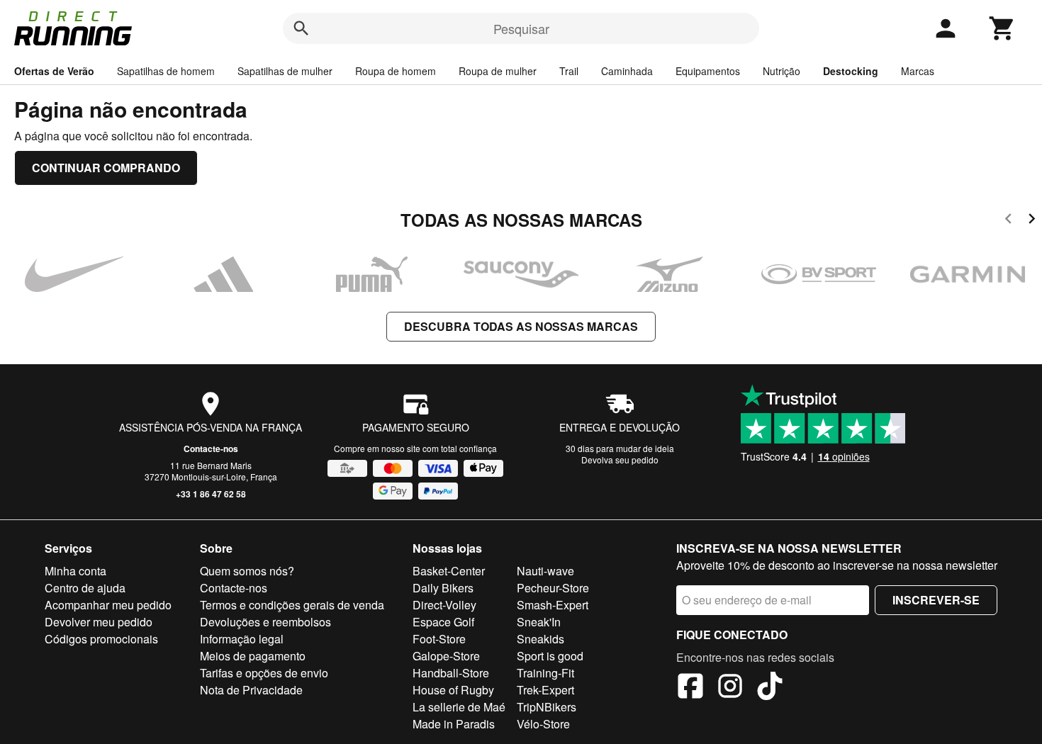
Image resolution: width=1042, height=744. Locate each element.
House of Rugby (453, 690)
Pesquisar (521, 28)
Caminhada (627, 71)
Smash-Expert (552, 605)
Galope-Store (446, 656)
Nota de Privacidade (251, 690)
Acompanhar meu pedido (108, 605)
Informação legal (242, 639)
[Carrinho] (1002, 28)
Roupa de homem (395, 71)
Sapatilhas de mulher (284, 71)
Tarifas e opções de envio (264, 673)
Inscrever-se (936, 600)
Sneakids (540, 639)
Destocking (850, 71)
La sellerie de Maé (459, 707)
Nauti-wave (545, 571)
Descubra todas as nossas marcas (521, 326)
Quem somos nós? (247, 571)
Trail (568, 71)
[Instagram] (730, 688)
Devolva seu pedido (620, 459)
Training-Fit (545, 673)
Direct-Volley (444, 605)
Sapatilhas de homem (166, 71)
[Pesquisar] (301, 28)
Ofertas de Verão (54, 71)
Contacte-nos (211, 448)
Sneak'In (539, 622)
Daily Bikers (443, 588)
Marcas (917, 71)
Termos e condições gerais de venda (292, 605)
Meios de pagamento (253, 656)
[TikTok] (770, 688)
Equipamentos (708, 71)
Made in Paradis (454, 724)
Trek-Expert (545, 690)
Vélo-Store (543, 724)
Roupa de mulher (498, 71)
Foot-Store (439, 639)
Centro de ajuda (85, 588)
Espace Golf (443, 622)
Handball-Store (451, 673)
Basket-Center (449, 571)
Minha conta (75, 571)
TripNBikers (546, 707)
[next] (1031, 220)
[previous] (1008, 220)
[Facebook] (690, 688)
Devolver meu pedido (98, 622)
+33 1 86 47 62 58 (211, 493)
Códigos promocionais (101, 639)
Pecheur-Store (553, 588)
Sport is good (550, 656)
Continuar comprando (106, 167)
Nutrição (781, 71)
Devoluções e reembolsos (265, 622)
